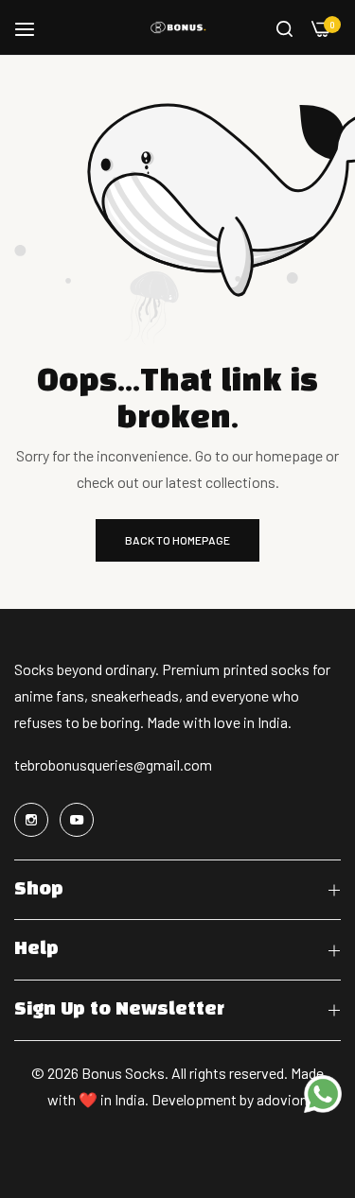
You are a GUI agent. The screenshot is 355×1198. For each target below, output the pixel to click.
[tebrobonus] (178, 28)
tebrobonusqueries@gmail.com (113, 764)
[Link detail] (34, 820)
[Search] (284, 27)
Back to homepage (177, 540)
